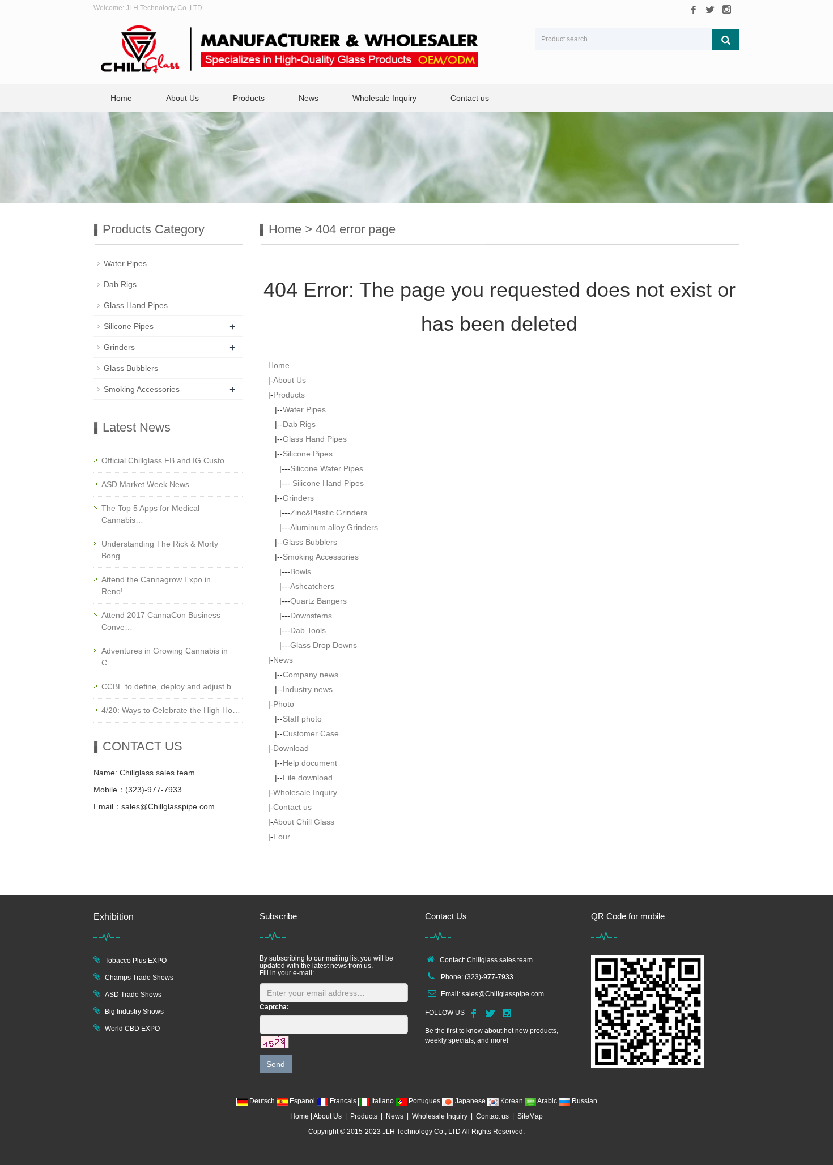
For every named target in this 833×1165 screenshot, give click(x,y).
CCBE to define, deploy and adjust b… (170, 686)
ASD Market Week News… (149, 484)
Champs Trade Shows (139, 977)
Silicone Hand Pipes (327, 483)
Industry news (308, 689)
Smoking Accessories (321, 556)
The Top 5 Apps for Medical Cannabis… (150, 513)
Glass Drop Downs (323, 645)
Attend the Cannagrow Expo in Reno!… (156, 585)
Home (121, 98)
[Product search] (726, 39)
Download (291, 748)
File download (308, 777)
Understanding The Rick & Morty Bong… (159, 549)
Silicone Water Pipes (326, 468)
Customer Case (311, 733)
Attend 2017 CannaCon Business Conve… (160, 621)
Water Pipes (304, 409)
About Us (182, 98)
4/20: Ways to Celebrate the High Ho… (170, 710)
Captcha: (274, 1007)
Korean (512, 1101)
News (308, 98)
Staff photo (302, 718)
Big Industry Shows (134, 1011)
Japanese (470, 1101)
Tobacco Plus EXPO (136, 961)
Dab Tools (308, 630)
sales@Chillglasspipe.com (503, 994)
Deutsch (262, 1101)
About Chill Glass (303, 821)
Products (249, 98)
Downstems (311, 615)
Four (281, 836)
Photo (283, 704)
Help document (310, 762)
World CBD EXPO (132, 1028)
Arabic (547, 1101)
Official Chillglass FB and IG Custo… (166, 460)
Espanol (302, 1101)
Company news (310, 674)
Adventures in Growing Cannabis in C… (164, 656)
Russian (583, 1101)
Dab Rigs (299, 424)
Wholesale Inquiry (384, 98)
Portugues (424, 1101)
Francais (343, 1101)
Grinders (298, 497)
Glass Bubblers (310, 542)
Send (275, 1064)
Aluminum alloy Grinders (334, 527)
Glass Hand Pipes (315, 438)
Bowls (300, 571)
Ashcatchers (312, 586)
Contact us (469, 98)
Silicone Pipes (308, 453)
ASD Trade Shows (133, 994)
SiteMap (530, 1116)
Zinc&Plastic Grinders (328, 512)
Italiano (382, 1101)
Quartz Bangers (318, 600)
